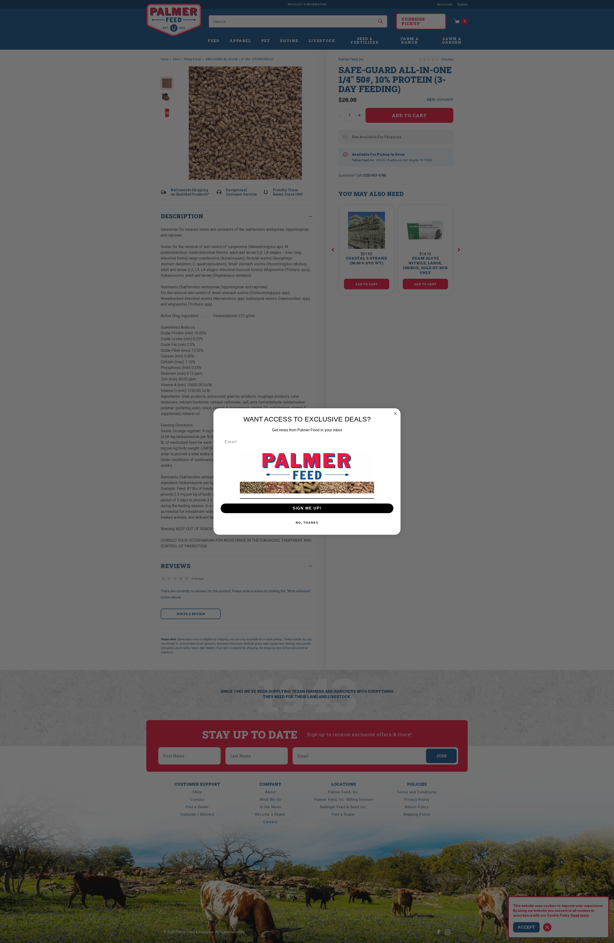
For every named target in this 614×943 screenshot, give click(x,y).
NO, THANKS (307, 522)
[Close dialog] (395, 413)
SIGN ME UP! (307, 508)
